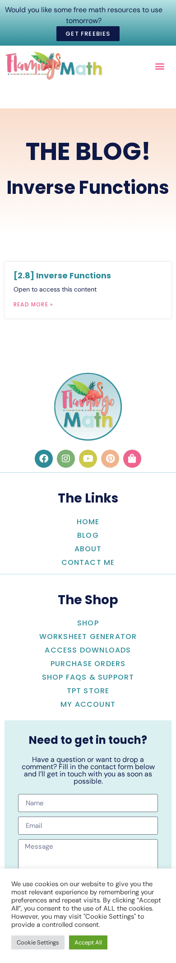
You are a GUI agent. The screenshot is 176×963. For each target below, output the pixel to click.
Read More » (33, 304)
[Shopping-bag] (132, 459)
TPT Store (88, 691)
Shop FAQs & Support (88, 677)
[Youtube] (88, 459)
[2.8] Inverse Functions (62, 275)
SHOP (88, 623)
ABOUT (88, 549)
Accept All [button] (88, 942)
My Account (88, 704)
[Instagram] (66, 459)
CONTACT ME (88, 562)
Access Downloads (88, 650)
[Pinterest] (110, 459)
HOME (88, 522)
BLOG (88, 535)
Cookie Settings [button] (38, 942)
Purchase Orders (88, 663)
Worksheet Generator (88, 636)
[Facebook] (44, 459)
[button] (159, 65)
